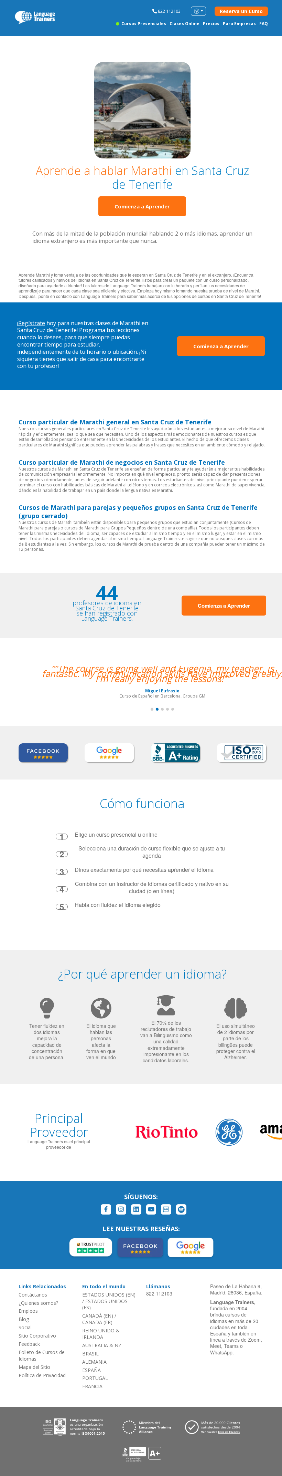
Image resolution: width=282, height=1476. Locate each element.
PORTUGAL (95, 1378)
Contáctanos (33, 1294)
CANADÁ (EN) (97, 1315)
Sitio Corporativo (37, 1335)
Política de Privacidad (42, 1375)
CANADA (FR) (97, 1322)
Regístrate (31, 323)
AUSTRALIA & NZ (101, 1345)
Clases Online (184, 24)
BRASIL (90, 1353)
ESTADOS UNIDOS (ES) (105, 1304)
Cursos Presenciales (143, 24)
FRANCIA (92, 1386)
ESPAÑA (91, 1370)
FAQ (263, 24)
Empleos (28, 1311)
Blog (24, 1319)
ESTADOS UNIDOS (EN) (108, 1294)
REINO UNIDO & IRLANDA (101, 1333)
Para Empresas (239, 24)
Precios (211, 24)
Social (25, 1327)
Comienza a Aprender (142, 206)
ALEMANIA (94, 1362)
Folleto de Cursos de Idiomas (42, 1355)
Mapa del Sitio (34, 1367)
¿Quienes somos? (38, 1303)
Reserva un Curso (241, 11)
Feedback (29, 1344)
